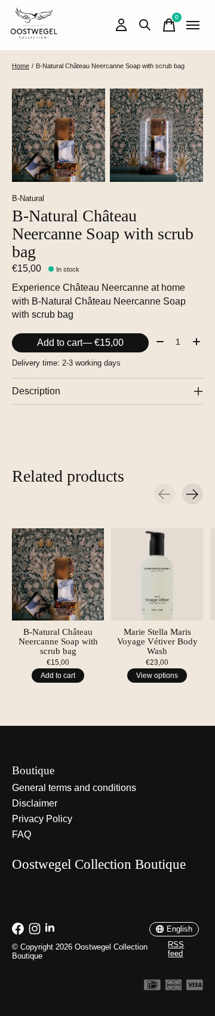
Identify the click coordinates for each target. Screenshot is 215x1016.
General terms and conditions (74, 788)
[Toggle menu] (193, 25)
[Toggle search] (145, 25)
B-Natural (28, 198)
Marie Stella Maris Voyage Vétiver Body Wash (157, 641)
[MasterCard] (173, 987)
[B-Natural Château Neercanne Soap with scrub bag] (58, 574)
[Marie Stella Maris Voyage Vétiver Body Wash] (157, 574)
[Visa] (194, 987)
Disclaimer (34, 803)
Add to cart (80, 342)
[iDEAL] (152, 987)
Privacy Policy (42, 819)
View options (157, 675)
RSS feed (176, 949)
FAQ (21, 834)
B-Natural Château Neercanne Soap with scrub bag (58, 641)
